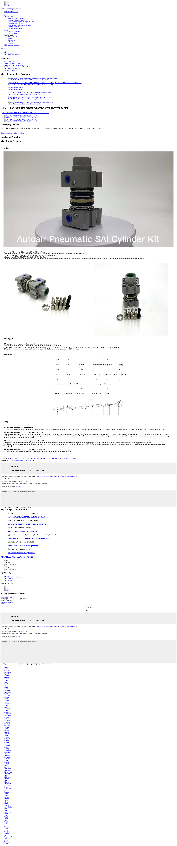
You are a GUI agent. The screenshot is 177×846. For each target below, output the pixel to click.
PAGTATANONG (6, 597)
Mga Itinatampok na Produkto (13, 577)
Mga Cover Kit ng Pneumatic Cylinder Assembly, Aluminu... (31, 538)
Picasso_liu (4, 603)
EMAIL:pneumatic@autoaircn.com (11, 9)
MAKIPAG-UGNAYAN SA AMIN (17, 557)
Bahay (6, 15)
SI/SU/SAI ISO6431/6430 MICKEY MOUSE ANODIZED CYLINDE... (30, 80)
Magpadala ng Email (7, 602)
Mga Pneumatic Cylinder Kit (16, 23)
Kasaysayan (11, 40)
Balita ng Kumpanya (14, 31)
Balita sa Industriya (13, 33)
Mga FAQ (11, 43)
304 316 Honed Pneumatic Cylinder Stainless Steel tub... (24, 104)
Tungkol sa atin (12, 36)
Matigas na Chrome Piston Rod (17, 20)
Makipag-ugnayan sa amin (12, 45)
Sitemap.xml (8, 580)
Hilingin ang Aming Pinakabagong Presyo (13, 133)
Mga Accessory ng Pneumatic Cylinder (19, 25)
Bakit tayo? (11, 41)
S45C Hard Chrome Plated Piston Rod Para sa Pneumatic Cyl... (26, 94)
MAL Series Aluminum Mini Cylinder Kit (24, 546)
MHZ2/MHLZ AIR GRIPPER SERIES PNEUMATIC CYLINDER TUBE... (31, 84)
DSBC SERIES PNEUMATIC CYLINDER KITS (27, 524)
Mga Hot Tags (8, 578)
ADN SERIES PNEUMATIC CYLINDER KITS (21, 460)
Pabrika (10, 38)
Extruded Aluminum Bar (15, 28)
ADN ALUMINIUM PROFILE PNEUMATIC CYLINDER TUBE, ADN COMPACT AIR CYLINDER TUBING (42, 459)
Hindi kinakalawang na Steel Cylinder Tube (21, 21)
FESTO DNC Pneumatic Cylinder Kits (22, 531)
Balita (6, 30)
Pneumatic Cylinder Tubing (16, 18)
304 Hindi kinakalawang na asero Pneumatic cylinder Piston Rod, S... (28, 99)
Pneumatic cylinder (13, 26)
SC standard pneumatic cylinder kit (21, 553)
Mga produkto (8, 16)
